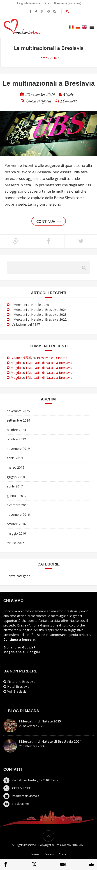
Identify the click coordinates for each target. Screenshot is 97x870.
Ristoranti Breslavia (21, 681)
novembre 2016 (18, 514)
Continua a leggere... (20, 639)
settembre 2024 (18, 420)
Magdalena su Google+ (22, 652)
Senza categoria (38, 101)
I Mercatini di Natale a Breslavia (49, 363)
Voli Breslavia (17, 691)
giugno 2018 (16, 477)
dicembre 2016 (17, 505)
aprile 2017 (15, 486)
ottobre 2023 (16, 430)
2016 (53, 58)
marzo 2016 (15, 543)
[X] (34, 864)
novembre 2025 (18, 411)
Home (42, 58)
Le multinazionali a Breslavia (48, 83)
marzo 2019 (15, 467)
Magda (16, 363)
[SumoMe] (91, 864)
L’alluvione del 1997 (26, 324)
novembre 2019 (18, 448)
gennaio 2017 (17, 496)
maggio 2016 (16, 533)
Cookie (34, 854)
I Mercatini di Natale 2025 (30, 304)
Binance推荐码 (21, 358)
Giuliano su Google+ (19, 647)
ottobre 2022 (16, 439)
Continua (45, 221)
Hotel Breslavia (18, 686)
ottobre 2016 (16, 524)
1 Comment (68, 101)
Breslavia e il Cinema (52, 358)
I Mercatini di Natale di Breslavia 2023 (39, 314)
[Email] (62, 864)
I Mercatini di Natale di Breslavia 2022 (39, 319)
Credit (63, 854)
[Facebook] (5, 864)
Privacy (49, 854)
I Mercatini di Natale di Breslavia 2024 (39, 309)
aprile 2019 (15, 458)
